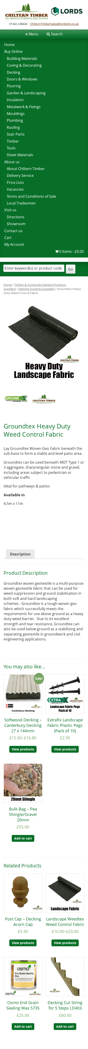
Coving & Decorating (24, 65)
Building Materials (22, 58)
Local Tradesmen (21, 203)
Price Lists (15, 182)
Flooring (14, 85)
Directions (15, 216)
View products (23, 749)
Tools (11, 148)
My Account (14, 244)
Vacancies (15, 189)
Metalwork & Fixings (24, 106)
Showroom (16, 223)
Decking (13, 72)
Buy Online (13, 51)
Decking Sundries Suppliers (37, 289)
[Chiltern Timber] (44, 17)
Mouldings (16, 113)
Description (20, 554)
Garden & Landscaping (26, 92)
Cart (8, 237)
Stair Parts (16, 134)
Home (9, 44)
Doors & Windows (22, 79)
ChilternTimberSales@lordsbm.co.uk (54, 24)
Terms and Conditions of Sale (31, 196)
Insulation (15, 99)
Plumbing (15, 120)
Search (57, 34)
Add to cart (23, 838)
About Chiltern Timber (26, 168)
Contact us (13, 230)
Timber (13, 141)
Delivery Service (20, 175)
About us (12, 161)
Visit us (10, 209)
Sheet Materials (20, 154)
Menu (31, 34)
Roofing (13, 127)
